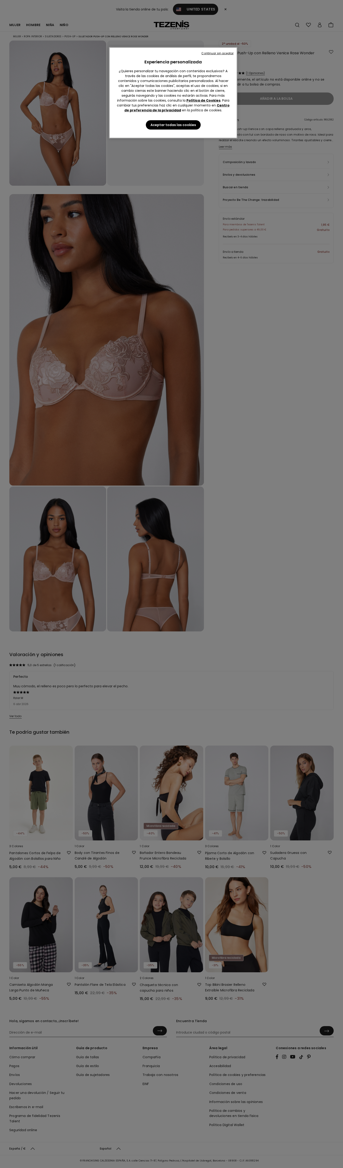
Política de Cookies (203, 100)
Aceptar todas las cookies (173, 125)
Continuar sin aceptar (217, 53)
